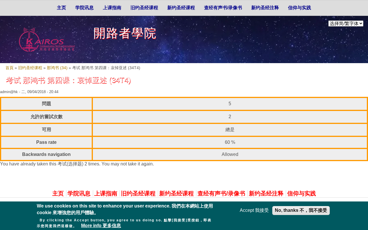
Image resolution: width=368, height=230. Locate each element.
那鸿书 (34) (57, 68)
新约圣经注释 (265, 7)
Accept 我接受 (254, 210)
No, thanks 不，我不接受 (301, 210)
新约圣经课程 (181, 7)
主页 (61, 7)
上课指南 (112, 7)
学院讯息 (84, 7)
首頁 (9, 68)
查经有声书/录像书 (223, 7)
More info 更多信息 (101, 225)
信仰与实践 (299, 7)
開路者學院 (125, 33)
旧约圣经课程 (144, 7)
